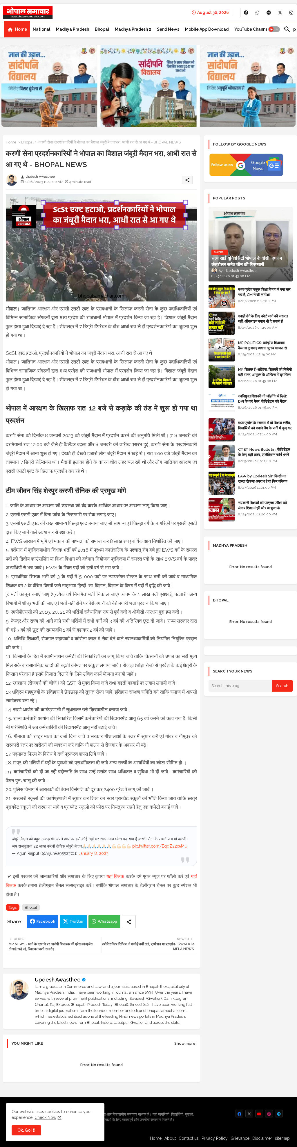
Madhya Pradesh (72, 29)
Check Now (45, 1117)
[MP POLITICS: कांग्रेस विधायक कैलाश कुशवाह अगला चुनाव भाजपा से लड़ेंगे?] (222, 349)
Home (21, 29)
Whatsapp (107, 921)
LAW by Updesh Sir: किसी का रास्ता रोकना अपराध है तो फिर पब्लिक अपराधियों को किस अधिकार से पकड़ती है (265, 481)
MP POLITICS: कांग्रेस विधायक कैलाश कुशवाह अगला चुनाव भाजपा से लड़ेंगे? (262, 348)
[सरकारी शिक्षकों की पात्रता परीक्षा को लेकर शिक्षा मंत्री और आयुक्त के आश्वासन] (222, 509)
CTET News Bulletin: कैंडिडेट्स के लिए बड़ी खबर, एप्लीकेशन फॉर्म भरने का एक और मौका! (264, 454)
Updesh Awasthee (58, 980)
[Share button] (129, 921)
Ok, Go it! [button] (26, 1130)
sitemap (282, 1138)
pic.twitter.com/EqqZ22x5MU (159, 846)
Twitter (77, 921)
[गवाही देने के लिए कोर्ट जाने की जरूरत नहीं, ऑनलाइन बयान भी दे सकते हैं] (222, 323)
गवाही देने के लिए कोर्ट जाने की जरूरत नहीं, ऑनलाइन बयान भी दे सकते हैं (263, 318)
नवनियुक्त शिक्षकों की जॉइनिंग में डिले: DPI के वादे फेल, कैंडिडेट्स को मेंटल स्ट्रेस (262, 401)
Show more (184, 1043)
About (170, 1138)
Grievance (240, 1138)
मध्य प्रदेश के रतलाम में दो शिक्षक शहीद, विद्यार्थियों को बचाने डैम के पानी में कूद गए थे (264, 428)
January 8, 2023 (93, 853)
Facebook (46, 921)
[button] (274, 29)
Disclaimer (262, 1138)
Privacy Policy (215, 1138)
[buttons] (246, 12)
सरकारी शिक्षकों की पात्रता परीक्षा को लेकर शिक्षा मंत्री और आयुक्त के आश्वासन (262, 508)
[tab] (17, 29)
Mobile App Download (207, 29)
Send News (168, 29)
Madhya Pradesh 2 (133, 29)
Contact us (189, 1138)
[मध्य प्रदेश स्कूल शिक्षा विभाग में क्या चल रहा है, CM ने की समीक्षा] (222, 296)
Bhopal (102, 29)
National (41, 29)
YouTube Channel (251, 29)
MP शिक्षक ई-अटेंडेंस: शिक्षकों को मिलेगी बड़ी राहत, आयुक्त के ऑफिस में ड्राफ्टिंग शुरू (265, 374)
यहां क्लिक (115, 876)
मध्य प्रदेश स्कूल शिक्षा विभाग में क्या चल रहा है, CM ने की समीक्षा (264, 292)
